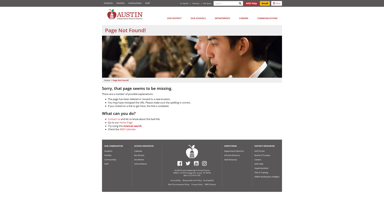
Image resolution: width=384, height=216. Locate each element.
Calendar (138, 151)
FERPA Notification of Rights (266, 176)
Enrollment (139, 159)
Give (277, 3)
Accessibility (176, 180)
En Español (184, 3)
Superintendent (261, 168)
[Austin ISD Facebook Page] (180, 163)
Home (107, 80)
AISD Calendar (128, 129)
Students (108, 3)
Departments (222, 18)
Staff (147, 3)
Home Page (126, 122)
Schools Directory (232, 155)
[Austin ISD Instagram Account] (204, 163)
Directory (195, 3)
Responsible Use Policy (192, 180)
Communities (135, 3)
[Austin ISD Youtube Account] (196, 163)
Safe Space (207, 3)
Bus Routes (139, 155)
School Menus (140, 163)
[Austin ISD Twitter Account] (188, 163)
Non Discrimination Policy (178, 184)
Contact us (114, 119)
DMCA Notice (210, 184)
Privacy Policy (197, 184)
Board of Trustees (262, 155)
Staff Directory (230, 159)
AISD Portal (259, 151)
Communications (267, 18)
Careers (243, 18)
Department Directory (234, 151)
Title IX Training (261, 172)
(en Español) (208, 180)
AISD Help (258, 163)
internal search (132, 126)
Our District (174, 18)
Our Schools (198, 18)
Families (120, 3)
